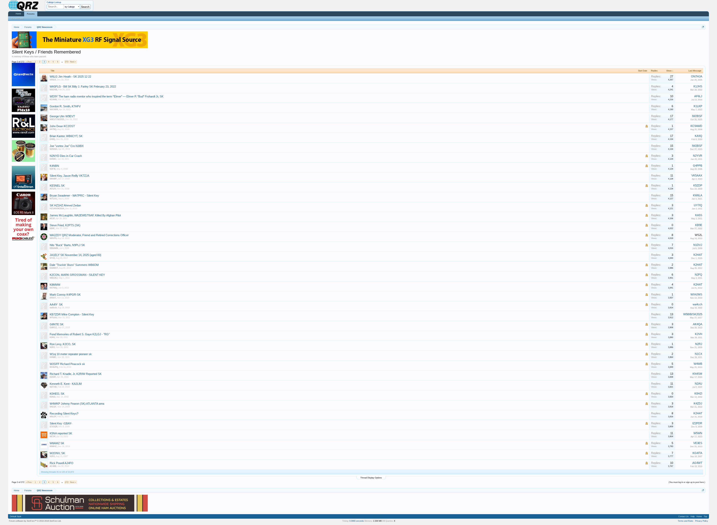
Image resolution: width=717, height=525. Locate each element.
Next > (73, 62)
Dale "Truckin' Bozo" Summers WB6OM (74, 264)
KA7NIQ (53, 288)
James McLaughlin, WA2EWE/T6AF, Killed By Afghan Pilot (85, 215)
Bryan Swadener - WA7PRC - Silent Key (74, 195)
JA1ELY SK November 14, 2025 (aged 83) (75, 255)
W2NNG (53, 149)
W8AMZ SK (57, 443)
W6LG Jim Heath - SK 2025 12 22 (70, 76)
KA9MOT (54, 268)
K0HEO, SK (57, 393)
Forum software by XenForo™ (35, 521)
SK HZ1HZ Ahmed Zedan (65, 205)
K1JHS (697, 86)
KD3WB (53, 99)
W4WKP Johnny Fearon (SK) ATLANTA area (77, 403)
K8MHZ (53, 446)
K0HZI (52, 397)
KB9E (52, 228)
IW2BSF (697, 116)
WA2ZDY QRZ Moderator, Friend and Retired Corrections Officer (89, 235)
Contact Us (683, 516)
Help (692, 516)
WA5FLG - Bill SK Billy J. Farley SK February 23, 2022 (83, 86)
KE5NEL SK (57, 185)
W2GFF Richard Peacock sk (67, 364)
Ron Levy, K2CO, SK (63, 344)
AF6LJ (698, 96)
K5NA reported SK (61, 433)
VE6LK (53, 80)
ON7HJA (696, 76)
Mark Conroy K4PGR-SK (65, 294)
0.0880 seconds (356, 521)
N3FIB (52, 169)
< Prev (29, 62)
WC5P (52, 436)
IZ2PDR (697, 423)
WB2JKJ (54, 278)
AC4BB (53, 466)
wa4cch (53, 307)
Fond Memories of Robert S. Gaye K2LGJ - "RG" (80, 334)
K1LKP (698, 106)
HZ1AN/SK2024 (57, 208)
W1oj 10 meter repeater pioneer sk (71, 354)
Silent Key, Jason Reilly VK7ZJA (69, 175)
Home (18, 14)
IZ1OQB (53, 426)
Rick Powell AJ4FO (61, 463)
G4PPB (697, 165)
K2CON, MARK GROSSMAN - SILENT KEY (77, 274)
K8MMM (55, 284)
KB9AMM (54, 248)
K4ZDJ (698, 403)
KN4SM (697, 373)
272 (66, 62)
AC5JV (53, 189)
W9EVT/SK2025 (57, 119)
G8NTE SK (56, 324)
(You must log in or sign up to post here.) (687, 482)
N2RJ (52, 347)
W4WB (698, 363)
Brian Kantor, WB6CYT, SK (66, 136)
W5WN (697, 433)
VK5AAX (696, 175)
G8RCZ (53, 327)
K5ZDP (697, 185)
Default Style (15, 516)
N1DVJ (697, 244)
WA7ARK (54, 109)
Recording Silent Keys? (64, 413)
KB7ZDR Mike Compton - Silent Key (72, 314)
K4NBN (54, 165)
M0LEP (53, 416)
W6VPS (53, 238)
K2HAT (697, 254)
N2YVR (697, 155)
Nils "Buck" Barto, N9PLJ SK (67, 245)
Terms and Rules (685, 521)
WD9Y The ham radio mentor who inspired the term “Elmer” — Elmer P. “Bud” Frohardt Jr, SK (106, 96)
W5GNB (53, 89)
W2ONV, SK (57, 453)
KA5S (698, 215)
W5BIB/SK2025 (692, 314)
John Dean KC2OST (62, 126)
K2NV (52, 337)
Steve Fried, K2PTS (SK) (65, 225)
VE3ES (697, 443)
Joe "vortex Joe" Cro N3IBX (67, 146)
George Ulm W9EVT (62, 116)
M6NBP (53, 179)
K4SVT (53, 298)
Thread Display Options (371, 478)
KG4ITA (697, 453)
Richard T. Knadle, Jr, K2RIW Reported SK (76, 373)
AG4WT (697, 462)
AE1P (52, 218)
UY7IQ (698, 205)
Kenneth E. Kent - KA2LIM (66, 383)
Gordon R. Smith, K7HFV (65, 106)
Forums (31, 14)
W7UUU (53, 198)
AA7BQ (53, 129)
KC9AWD (696, 126)
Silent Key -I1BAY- (61, 423)
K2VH (698, 334)
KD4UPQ (54, 367)
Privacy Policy (701, 521)
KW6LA (697, 195)
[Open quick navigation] (703, 27)
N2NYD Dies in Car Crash (66, 155)
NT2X (52, 258)
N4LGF (53, 407)
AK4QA (697, 324)
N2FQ (698, 274)
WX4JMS (696, 294)
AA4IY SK (56, 304)
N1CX (698, 353)
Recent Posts (17, 18)
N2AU (698, 383)
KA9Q (52, 139)
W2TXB (53, 387)
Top (705, 516)
